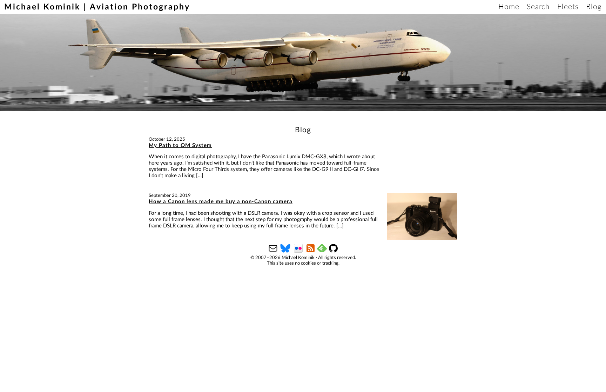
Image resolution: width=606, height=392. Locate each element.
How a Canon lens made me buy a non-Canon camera (220, 201)
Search (538, 7)
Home (508, 7)
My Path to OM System (180, 145)
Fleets (568, 7)
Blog (594, 7)
